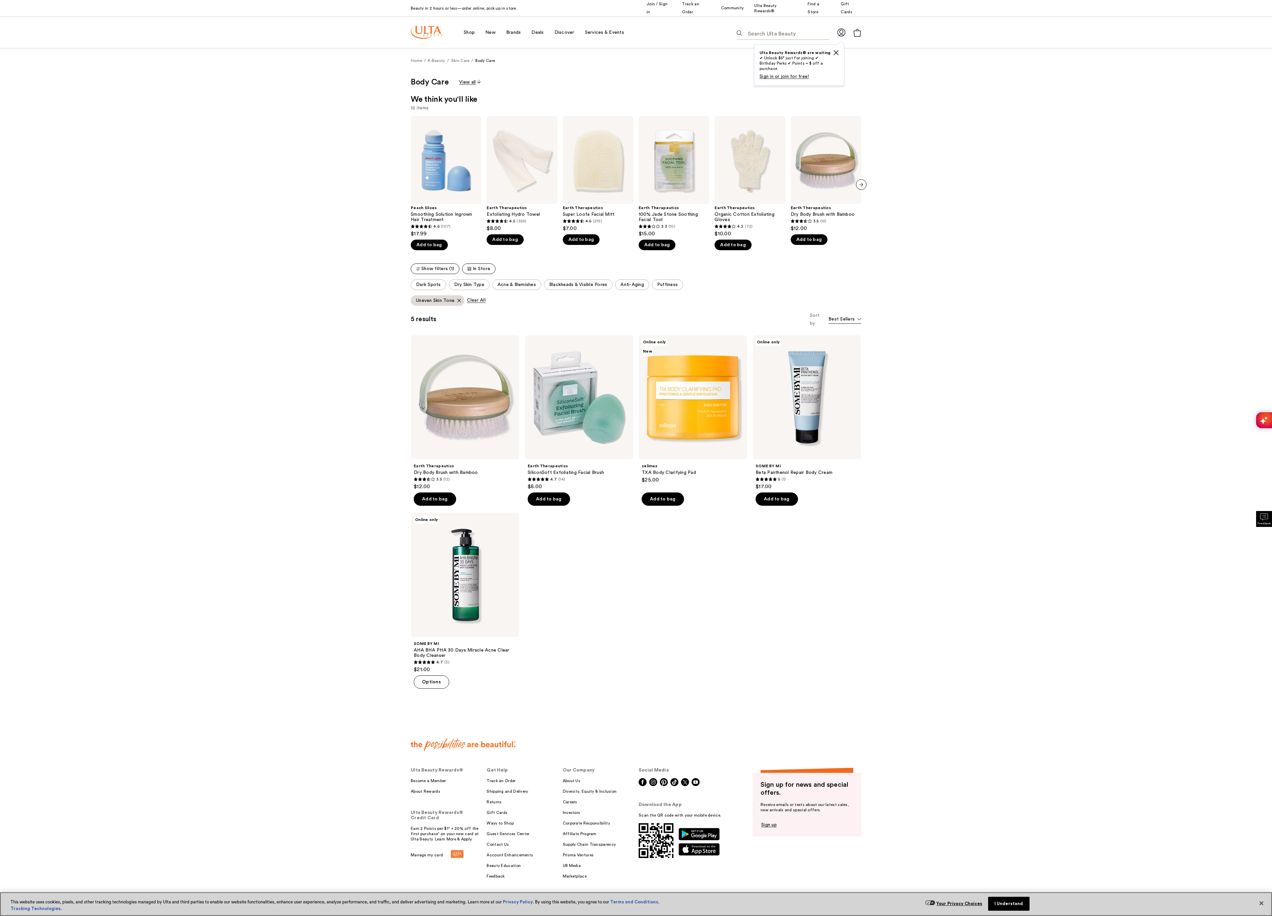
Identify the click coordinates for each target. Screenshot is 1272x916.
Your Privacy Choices (959, 903)
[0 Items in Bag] (857, 33)
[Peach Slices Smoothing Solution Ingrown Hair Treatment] (446, 176)
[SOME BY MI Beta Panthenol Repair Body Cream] (807, 412)
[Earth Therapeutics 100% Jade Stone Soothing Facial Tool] (674, 176)
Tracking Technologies (36, 908)
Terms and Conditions (634, 902)
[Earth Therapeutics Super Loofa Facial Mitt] (598, 174)
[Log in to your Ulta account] (841, 32)
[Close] (1261, 903)
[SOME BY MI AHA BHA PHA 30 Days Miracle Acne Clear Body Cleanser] (465, 593)
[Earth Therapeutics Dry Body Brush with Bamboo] (826, 174)
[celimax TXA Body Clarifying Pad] (693, 409)
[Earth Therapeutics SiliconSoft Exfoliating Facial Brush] (579, 412)
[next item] (861, 184)
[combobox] (844, 319)
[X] (836, 52)
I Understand (1008, 903)
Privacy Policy (518, 902)
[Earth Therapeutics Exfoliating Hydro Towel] (522, 174)
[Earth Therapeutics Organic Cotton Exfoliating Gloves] (750, 176)
